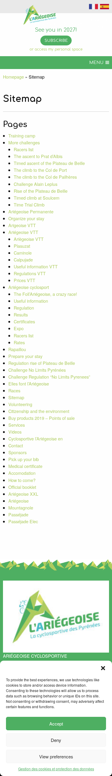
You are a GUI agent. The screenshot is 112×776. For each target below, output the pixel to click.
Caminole (23, 253)
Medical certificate (25, 466)
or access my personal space (56, 49)
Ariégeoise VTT (23, 232)
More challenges (24, 142)
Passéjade (18, 514)
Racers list (23, 149)
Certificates (24, 321)
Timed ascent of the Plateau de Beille (49, 163)
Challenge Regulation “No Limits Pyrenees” (49, 377)
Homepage (13, 77)
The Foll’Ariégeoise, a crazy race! (45, 294)
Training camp (21, 135)
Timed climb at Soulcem (36, 198)
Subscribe (56, 41)
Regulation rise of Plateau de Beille (41, 363)
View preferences (56, 756)
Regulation (24, 307)
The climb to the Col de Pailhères (45, 177)
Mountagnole (20, 507)
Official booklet (22, 487)
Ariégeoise (18, 501)
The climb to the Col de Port (40, 170)
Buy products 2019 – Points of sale (41, 418)
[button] (103, 668)
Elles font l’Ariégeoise (28, 383)
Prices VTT (24, 280)
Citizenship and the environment (38, 411)
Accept (56, 723)
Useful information (31, 301)
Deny (56, 740)
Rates (19, 342)
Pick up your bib (23, 459)
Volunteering (20, 404)
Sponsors (17, 452)
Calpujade (23, 259)
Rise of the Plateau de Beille (40, 191)
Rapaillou (17, 349)
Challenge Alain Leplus (35, 184)
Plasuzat (22, 246)
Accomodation (22, 473)
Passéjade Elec (23, 521)
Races (14, 390)
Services (16, 425)
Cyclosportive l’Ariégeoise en (35, 438)
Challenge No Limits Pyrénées (37, 370)
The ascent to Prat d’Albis (38, 156)
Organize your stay (26, 218)
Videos (15, 431)
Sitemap (16, 397)
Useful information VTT (36, 266)
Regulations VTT (30, 273)
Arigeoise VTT (22, 225)
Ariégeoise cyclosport (28, 287)
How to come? (22, 480)
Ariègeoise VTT (29, 239)
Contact (15, 445)
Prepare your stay (25, 356)
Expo (19, 328)
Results (21, 314)
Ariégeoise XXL (23, 494)
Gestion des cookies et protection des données (56, 768)
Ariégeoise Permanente (30, 211)
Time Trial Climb (29, 204)
